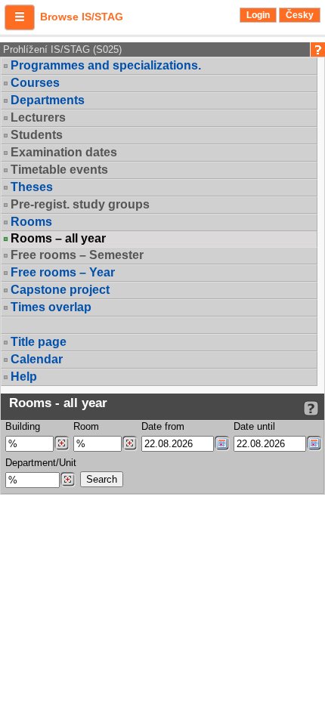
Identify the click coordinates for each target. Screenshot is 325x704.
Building (22, 426)
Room (86, 426)
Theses (32, 187)
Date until (254, 426)
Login (258, 15)
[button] (20, 17)
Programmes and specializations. (106, 65)
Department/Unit (40, 462)
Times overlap (51, 307)
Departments (48, 100)
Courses (35, 82)
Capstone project (60, 289)
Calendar (37, 359)
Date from (162, 426)
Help (24, 376)
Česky (300, 15)
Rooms (31, 221)
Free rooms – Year (63, 272)
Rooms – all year (58, 238)
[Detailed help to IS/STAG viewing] (311, 408)
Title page (39, 341)
